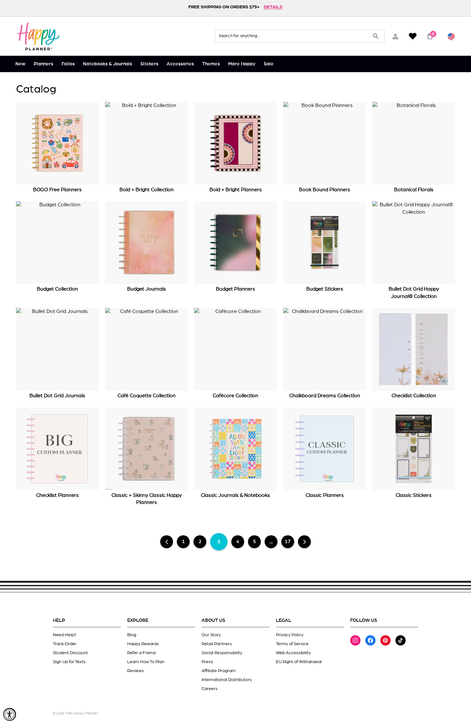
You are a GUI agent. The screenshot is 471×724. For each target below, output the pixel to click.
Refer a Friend (141, 653)
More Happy (241, 64)
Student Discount (70, 653)
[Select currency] (451, 36)
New (20, 64)
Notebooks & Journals (107, 64)
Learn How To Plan (145, 662)
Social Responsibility (222, 653)
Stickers (149, 64)
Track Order (65, 644)
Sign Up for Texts (69, 662)
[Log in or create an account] (395, 36)
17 (288, 541)
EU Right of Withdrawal (299, 662)
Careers (210, 689)
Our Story (211, 635)
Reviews (135, 671)
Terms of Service (292, 644)
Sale (269, 64)
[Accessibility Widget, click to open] (9, 714)
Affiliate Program (219, 671)
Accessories (180, 64)
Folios (68, 64)
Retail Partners (217, 644)
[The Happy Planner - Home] (38, 36)
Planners (43, 64)
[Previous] (167, 542)
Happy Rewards (143, 644)
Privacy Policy (289, 635)
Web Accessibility (293, 653)
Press (207, 662)
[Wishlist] (413, 36)
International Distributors (227, 680)
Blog (131, 635)
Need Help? (64, 635)
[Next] (304, 542)
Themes (211, 64)
